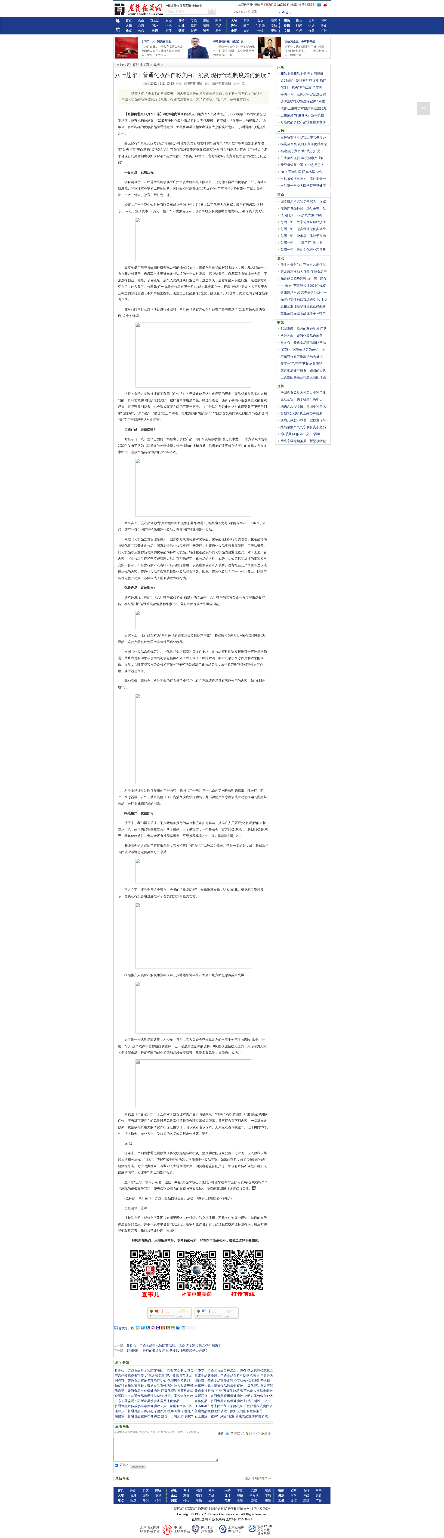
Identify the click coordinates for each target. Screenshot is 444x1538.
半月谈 (260, 25)
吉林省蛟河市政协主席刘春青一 (303, 179)
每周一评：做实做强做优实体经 (303, 229)
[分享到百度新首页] (178, 1327)
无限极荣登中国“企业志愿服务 (302, 165)
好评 (252, 1433)
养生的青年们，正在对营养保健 (303, 265)
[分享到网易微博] (152, 1327)
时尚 (299, 25)
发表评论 (138, 1467)
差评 (267, 1433)
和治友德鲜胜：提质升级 (228, 41)
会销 (247, 30)
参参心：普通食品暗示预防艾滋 (303, 343)
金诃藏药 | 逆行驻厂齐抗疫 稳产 (303, 80)
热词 (155, 30)
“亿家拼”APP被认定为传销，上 (303, 349)
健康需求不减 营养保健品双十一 (304, 292)
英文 (146, 1490)
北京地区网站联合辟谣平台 (150, 1529)
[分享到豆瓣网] (167, 1327)
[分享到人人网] (147, 1327)
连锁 (260, 30)
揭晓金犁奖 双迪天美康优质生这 (304, 144)
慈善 (194, 25)
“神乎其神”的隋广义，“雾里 (300, 434)
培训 (206, 25)
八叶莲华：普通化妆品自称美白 (303, 336)
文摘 (211, 1500)
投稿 (302, 4)
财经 (169, 20)
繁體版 (310, 4)
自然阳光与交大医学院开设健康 (303, 186)
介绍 (299, 30)
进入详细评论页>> (258, 1478)
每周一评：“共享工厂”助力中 (301, 243)
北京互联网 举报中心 (236, 1529)
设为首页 (270, 4)
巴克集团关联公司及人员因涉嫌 (303, 377)
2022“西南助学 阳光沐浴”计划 (302, 172)
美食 (324, 25)
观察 (206, 20)
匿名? (124, 1465)
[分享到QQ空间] (137, 1327)
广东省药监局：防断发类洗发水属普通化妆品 (147, 1401)
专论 (194, 20)
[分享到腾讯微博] (142, 1327)
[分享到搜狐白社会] (183, 1327)
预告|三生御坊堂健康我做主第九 (304, 108)
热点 (141, 30)
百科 (311, 20)
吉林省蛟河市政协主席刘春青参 (303, 137)
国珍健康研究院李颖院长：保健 (303, 201)
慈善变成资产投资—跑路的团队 (303, 370)
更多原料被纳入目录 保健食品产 (304, 272)
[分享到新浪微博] (132, 1327)
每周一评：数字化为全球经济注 (303, 222)
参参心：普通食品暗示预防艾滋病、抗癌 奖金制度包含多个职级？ (173, 1345)
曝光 (206, 30)
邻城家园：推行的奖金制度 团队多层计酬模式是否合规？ (167, 1350)
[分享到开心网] (162, 1327)
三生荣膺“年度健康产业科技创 (302, 115)
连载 (311, 30)
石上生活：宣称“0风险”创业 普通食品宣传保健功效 (231, 1416)
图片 (299, 20)
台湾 (141, 25)
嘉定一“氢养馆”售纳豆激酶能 (301, 363)
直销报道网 (141, 65)
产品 (218, 25)
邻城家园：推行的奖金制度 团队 (304, 329)
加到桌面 (283, 4)
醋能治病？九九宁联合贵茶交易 (303, 427)
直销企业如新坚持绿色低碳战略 (303, 306)
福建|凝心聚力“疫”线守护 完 (301, 151)
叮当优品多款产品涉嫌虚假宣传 (303, 122)
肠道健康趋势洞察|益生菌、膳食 (304, 278)
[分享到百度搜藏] (157, 1327)
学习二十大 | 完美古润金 (156, 41)
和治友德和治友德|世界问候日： (304, 73)
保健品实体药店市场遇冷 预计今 (304, 299)
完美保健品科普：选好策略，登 (303, 208)
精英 (274, 20)
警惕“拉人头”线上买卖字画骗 (301, 413)
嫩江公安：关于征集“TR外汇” (302, 399)
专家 (247, 20)
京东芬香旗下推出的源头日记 (302, 356)
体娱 (311, 25)
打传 (169, 30)
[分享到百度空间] (173, 1327)
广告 (324, 30)
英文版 (154, 20)
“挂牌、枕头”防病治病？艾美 (301, 87)
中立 (237, 1433)
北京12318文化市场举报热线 (264, 1530)
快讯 (169, 25)
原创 (218, 30)
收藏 (294, 4)
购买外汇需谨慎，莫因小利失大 (303, 406)
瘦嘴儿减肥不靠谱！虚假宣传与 (303, 420)
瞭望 (247, 25)
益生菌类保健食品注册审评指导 (303, 313)
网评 (218, 20)
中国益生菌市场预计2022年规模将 (301, 288)
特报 (194, 30)
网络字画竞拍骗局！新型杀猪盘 (303, 441)
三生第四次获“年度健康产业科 (302, 158)
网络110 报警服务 (207, 1529)
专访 (274, 25)
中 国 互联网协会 (182, 1529)
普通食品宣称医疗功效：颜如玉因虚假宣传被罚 (228, 1411)
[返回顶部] (423, 108)
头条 (141, 20)
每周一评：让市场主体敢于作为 (303, 236)
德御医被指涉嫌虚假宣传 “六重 (303, 101)
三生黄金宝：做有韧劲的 (300, 41)
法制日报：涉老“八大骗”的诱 (301, 215)
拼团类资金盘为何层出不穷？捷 (303, 392)
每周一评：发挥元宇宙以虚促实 (303, 94)
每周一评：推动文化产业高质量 (303, 250)
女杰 (260, 20)
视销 (274, 30)
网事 (324, 20)
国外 (155, 25)
